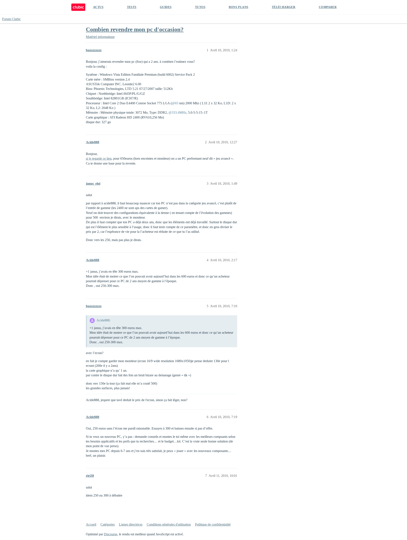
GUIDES (165, 7)
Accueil (91, 524)
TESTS (132, 7)
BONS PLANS (238, 7)
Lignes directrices (130, 524)
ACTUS (98, 7)
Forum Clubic (11, 19)
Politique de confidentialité (213, 524)
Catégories (107, 524)
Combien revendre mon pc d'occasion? (135, 29)
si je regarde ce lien (99, 158)
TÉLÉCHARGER (283, 7)
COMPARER (328, 7)
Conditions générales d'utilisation (169, 524)
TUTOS (200, 7)
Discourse (110, 534)
